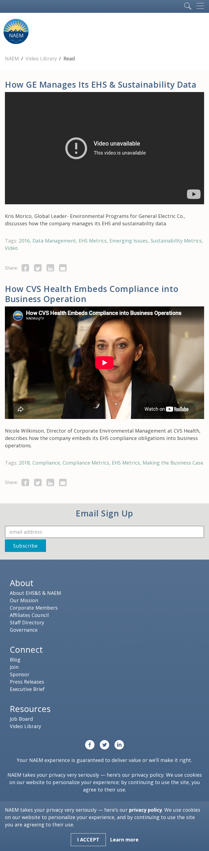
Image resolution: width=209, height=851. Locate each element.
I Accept (88, 839)
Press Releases (27, 681)
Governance (24, 630)
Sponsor (19, 674)
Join (14, 667)
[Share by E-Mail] (63, 267)
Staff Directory (27, 622)
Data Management (54, 240)
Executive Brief (27, 689)
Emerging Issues (128, 240)
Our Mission (24, 600)
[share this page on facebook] (25, 267)
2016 (24, 240)
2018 (24, 462)
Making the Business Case (173, 462)
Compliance (46, 462)
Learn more (124, 839)
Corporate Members (34, 607)
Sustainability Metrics (176, 240)
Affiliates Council (29, 615)
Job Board (21, 719)
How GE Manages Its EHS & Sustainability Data (100, 84)
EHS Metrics (93, 240)
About (21, 583)
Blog (15, 659)
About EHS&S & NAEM (35, 593)
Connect (26, 649)
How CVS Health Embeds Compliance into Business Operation (92, 294)
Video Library (42, 58)
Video (11, 248)
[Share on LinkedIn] (50, 267)
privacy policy (147, 775)
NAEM (12, 58)
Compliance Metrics (86, 462)
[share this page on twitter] (38, 267)
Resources (30, 708)
